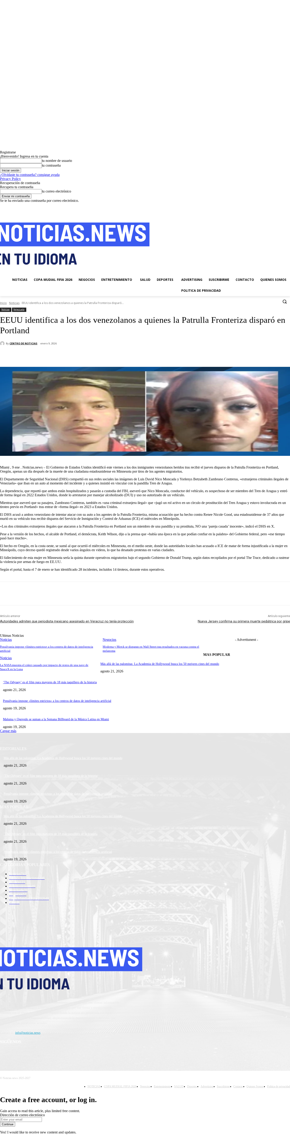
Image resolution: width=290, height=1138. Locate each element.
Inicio (3, 303)
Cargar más (8, 731)
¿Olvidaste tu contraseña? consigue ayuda (30, 175)
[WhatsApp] (90, 355)
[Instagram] (268, 206)
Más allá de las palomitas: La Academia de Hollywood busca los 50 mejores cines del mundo (159, 664)
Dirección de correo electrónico (22, 1115)
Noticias (14, 303)
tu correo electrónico (56, 191)
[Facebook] (262, 206)
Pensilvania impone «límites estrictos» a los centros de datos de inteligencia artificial (57, 701)
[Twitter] (275, 206)
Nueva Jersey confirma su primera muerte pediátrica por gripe (244, 621)
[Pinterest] (74, 355)
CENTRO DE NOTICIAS (23, 343)
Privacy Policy (10, 179)
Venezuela (18, 309)
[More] (107, 355)
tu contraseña (51, 165)
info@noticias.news (27, 1032)
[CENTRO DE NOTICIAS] (3, 343)
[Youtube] (287, 206)
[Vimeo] (281, 206)
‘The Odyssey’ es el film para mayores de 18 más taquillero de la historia (50, 682)
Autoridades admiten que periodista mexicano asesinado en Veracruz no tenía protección (67, 621)
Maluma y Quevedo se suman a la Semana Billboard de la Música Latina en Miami (56, 719)
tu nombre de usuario (57, 161)
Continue (7, 1124)
